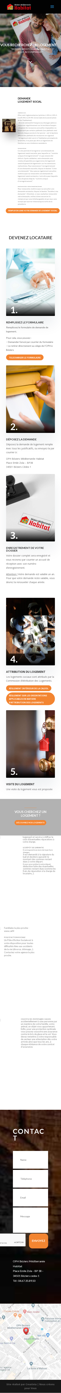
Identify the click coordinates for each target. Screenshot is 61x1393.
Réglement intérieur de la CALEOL (28, 688)
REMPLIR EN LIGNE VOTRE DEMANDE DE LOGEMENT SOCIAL (32, 211)
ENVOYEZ (38, 1240)
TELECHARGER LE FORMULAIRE (25, 357)
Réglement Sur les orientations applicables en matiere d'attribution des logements (28, 699)
